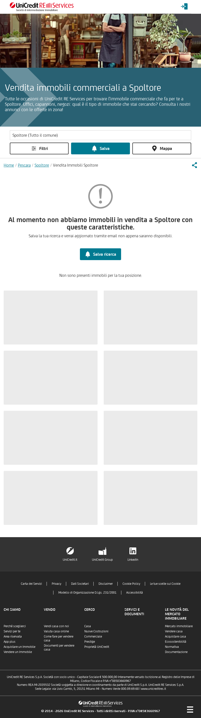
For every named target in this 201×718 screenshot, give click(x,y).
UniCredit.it (70, 559)
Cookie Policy (131, 583)
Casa (87, 626)
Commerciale (93, 636)
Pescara (24, 165)
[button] (194, 165)
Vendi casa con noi (56, 626)
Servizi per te (12, 631)
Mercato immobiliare (179, 626)
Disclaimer (106, 583)
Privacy (56, 583)
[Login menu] (184, 6)
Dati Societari (80, 583)
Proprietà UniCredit (96, 647)
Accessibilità (134, 592)
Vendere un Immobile (18, 652)
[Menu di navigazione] (190, 709)
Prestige (89, 641)
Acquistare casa (175, 636)
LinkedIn (132, 559)
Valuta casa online (56, 631)
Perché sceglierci (15, 626)
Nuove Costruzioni (96, 631)
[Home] (42, 6)
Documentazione (176, 652)
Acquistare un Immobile (19, 647)
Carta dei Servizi (31, 583)
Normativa (172, 647)
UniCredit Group (102, 559)
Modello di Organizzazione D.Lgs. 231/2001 (87, 592)
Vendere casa (174, 631)
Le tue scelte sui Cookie (165, 583)
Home (9, 165)
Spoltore (42, 165)
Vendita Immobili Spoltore (75, 165)
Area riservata (13, 636)
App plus (9, 641)
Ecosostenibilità (175, 641)
